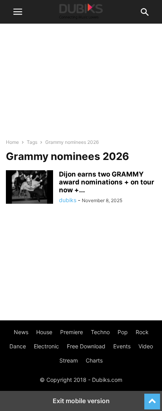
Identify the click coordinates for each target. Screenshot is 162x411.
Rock (142, 332)
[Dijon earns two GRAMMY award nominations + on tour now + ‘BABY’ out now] (29, 188)
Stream (68, 360)
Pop (123, 332)
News (21, 332)
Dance (17, 346)
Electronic (46, 346)
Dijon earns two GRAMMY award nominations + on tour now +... (106, 182)
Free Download (86, 346)
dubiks (67, 200)
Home (12, 142)
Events (122, 346)
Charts (94, 360)
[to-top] (152, 398)
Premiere (71, 332)
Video (145, 346)
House (44, 332)
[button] (17, 12)
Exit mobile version (81, 401)
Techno (100, 332)
